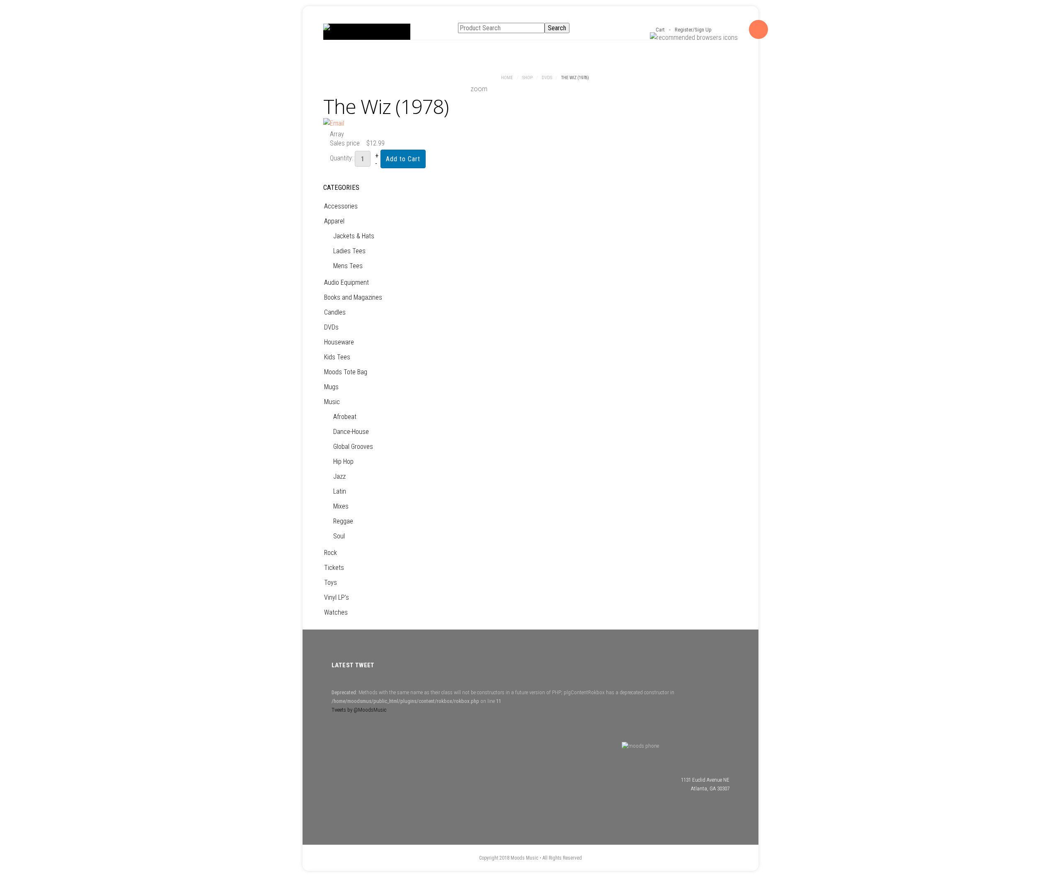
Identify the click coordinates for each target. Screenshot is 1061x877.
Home (507, 77)
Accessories (341, 206)
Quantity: (342, 158)
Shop (527, 77)
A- (629, 78)
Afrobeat (344, 417)
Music (332, 402)
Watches (336, 612)
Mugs (331, 387)
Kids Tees (337, 357)
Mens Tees (348, 266)
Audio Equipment (346, 282)
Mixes (341, 506)
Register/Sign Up (693, 30)
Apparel (334, 221)
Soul (339, 536)
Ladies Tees (349, 251)
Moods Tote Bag (345, 372)
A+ (611, 78)
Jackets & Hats (353, 236)
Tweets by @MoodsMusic (359, 710)
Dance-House (351, 432)
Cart (660, 30)
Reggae (343, 521)
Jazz (339, 476)
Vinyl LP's (336, 597)
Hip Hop (343, 461)
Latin (339, 491)
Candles (335, 312)
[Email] (333, 123)
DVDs (547, 77)
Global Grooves (353, 447)
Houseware (339, 342)
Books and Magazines (353, 297)
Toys (330, 582)
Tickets (334, 568)
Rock (330, 553)
